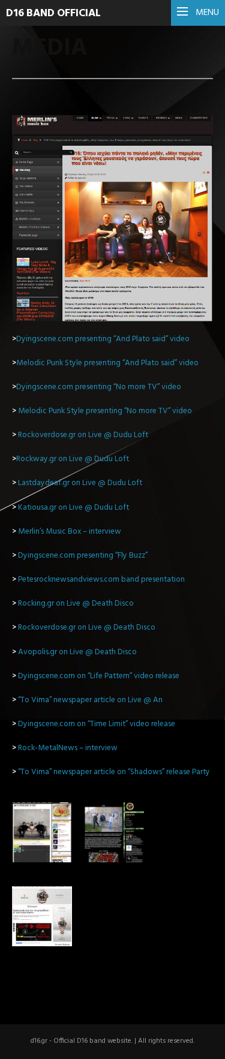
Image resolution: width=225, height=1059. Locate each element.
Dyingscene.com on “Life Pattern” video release (98, 676)
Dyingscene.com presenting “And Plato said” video (103, 339)
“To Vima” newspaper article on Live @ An (90, 700)
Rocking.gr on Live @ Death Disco (76, 603)
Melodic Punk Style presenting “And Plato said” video (107, 363)
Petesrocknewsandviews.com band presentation (101, 579)
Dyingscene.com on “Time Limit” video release (96, 724)
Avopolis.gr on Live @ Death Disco (77, 652)
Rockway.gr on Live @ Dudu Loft (70, 459)
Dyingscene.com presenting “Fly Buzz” (83, 555)
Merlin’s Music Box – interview (69, 531)
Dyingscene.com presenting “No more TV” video (98, 387)
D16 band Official (53, 13)
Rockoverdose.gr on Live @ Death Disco (86, 627)
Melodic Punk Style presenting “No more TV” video (105, 411)
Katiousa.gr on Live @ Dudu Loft (73, 507)
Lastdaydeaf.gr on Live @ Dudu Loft (80, 483)
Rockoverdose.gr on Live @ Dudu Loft (83, 435)
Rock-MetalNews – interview (68, 748)
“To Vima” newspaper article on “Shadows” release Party (114, 772)
